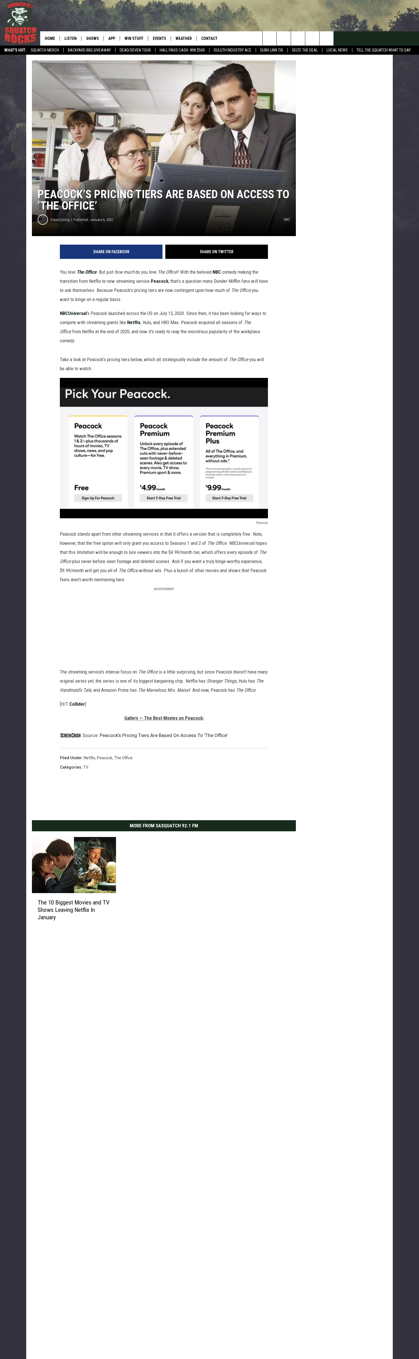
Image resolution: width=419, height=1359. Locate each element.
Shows (92, 38)
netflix (89, 758)
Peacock (159, 281)
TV (85, 767)
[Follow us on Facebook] (298, 38)
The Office (86, 272)
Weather (184, 38)
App (111, 38)
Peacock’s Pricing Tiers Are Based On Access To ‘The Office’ (163, 735)
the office (123, 758)
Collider (77, 704)
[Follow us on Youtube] (326, 38)
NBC (217, 272)
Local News (337, 50)
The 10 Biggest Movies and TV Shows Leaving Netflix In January (73, 910)
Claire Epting (60, 220)
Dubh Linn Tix (271, 50)
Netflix (134, 322)
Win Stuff (134, 38)
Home (50, 38)
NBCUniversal (73, 313)
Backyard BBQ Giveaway (89, 50)
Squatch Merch (45, 50)
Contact (209, 38)
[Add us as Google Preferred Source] (284, 38)
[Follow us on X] (312, 38)
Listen (70, 38)
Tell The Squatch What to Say (384, 50)
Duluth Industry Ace (232, 50)
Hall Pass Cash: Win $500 (182, 50)
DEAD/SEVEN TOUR (135, 50)
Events (159, 38)
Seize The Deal (305, 50)
